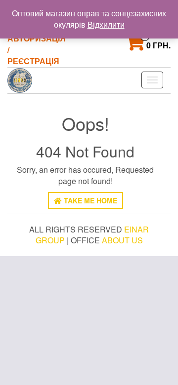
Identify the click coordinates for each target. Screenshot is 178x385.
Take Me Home (89, 200)
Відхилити (106, 24)
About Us (122, 240)
